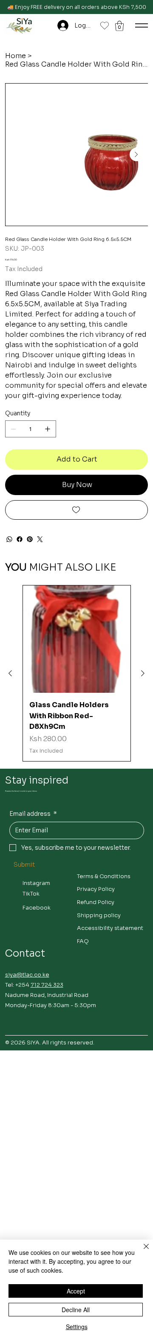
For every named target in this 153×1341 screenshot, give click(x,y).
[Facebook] (19, 539)
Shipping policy (99, 915)
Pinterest (35, 902)
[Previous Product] (10, 673)
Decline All (76, 1309)
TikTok (31, 893)
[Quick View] (76, 639)
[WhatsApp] (9, 539)
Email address (33, 813)
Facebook (37, 907)
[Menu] (141, 25)
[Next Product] (143, 673)
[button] (119, 26)
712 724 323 (47, 984)
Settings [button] (77, 1326)
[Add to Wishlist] (76, 510)
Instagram (36, 883)
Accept (76, 1291)
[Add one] (47, 428)
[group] (76, 673)
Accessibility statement (110, 928)
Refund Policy (95, 902)
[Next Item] (136, 154)
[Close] (141, 1251)
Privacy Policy (96, 889)
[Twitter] (40, 539)
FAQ (83, 941)
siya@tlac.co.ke (27, 974)
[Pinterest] (30, 539)
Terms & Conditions (103, 876)
